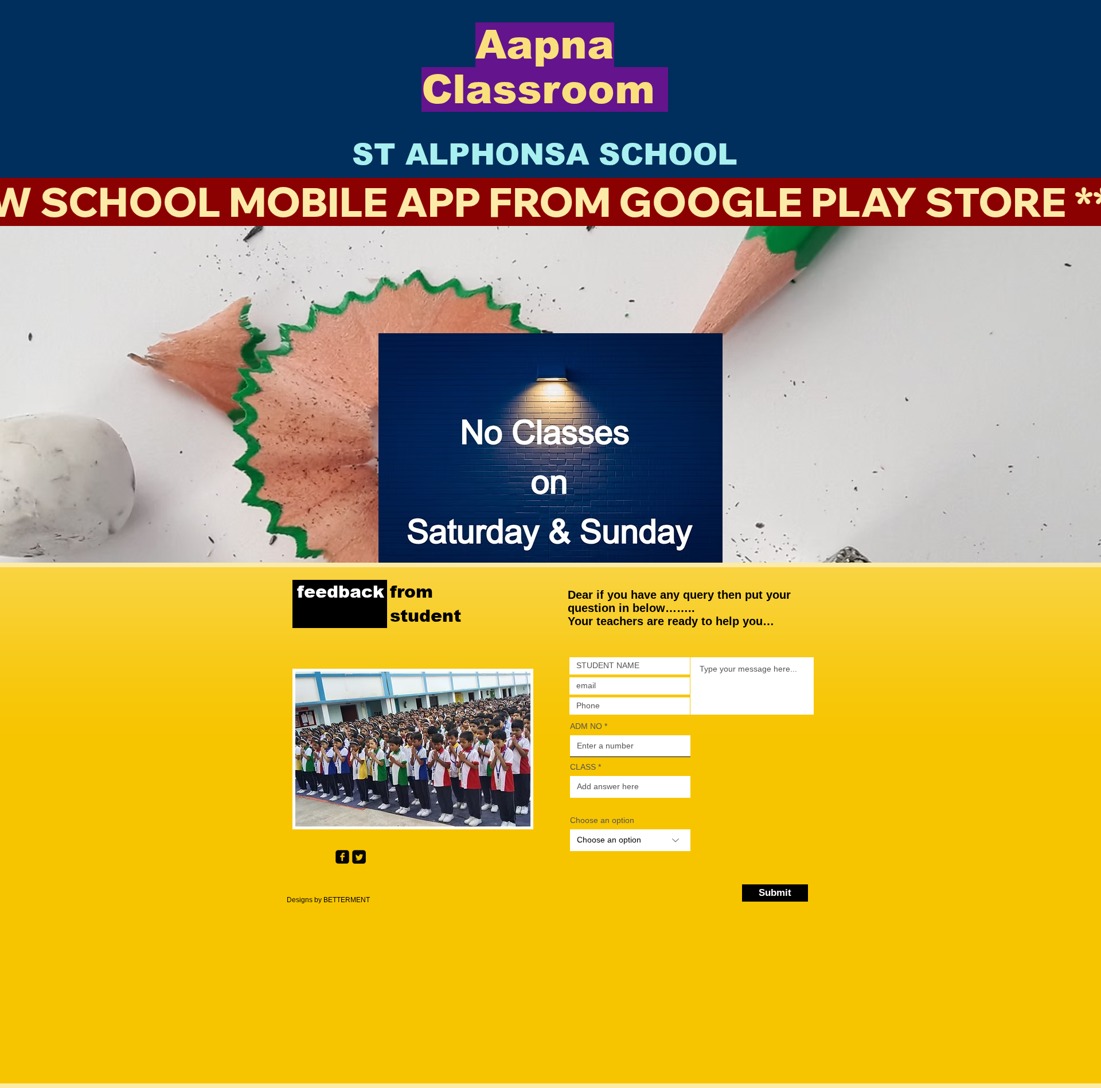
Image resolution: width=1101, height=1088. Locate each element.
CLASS (584, 767)
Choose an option (602, 820)
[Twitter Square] (359, 857)
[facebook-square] (342, 857)
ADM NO (586, 726)
